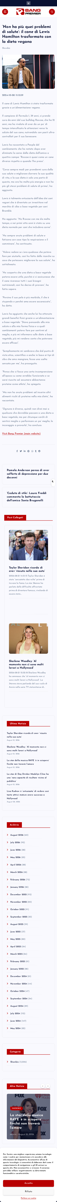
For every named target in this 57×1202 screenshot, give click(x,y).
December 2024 (18, 976)
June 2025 (15, 932)
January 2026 (17, 887)
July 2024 (15, 1013)
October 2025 (17, 909)
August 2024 (16, 1006)
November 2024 (18, 984)
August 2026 (16, 835)
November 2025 (18, 902)
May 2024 (15, 1028)
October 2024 (17, 991)
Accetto (28, 1183)
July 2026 (15, 842)
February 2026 (17, 880)
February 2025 (17, 961)
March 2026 (16, 872)
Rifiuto (28, 1191)
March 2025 (16, 954)
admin (13, 1134)
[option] (28, 1116)
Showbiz (6, 48)
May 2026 (15, 857)
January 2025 (17, 969)
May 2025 (15, 939)
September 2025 (18, 917)
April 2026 (15, 865)
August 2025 (16, 924)
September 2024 (18, 999)
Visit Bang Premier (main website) (21, 433)
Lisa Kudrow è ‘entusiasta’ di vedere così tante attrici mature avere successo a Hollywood (28, 795)
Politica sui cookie (28, 1198)
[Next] (48, 1086)
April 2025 (15, 947)
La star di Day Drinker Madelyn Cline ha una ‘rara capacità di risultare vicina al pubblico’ (28, 778)
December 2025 (18, 894)
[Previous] (42, 1086)
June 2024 (15, 1021)
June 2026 (15, 850)
